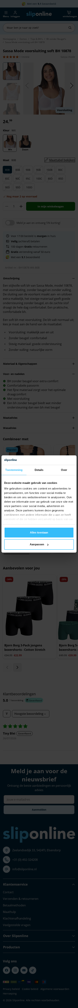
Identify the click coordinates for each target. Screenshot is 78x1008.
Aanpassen (37, 544)
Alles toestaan (39, 532)
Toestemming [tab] (13, 469)
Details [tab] (39, 469)
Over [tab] (64, 469)
